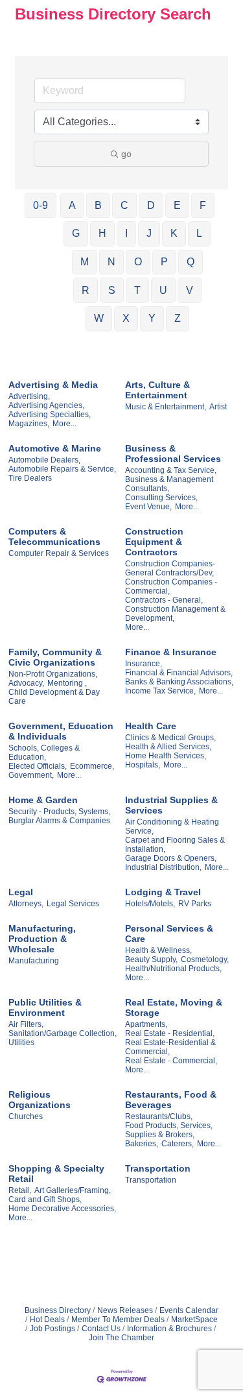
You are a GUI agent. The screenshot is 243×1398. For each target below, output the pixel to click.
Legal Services (73, 903)
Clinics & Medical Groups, (170, 737)
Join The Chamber (121, 1337)
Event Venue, (148, 506)
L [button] (199, 233)
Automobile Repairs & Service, (62, 469)
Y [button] (152, 318)
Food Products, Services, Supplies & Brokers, (169, 1130)
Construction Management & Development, (175, 614)
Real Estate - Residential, (169, 1033)
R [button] (85, 290)
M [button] (84, 261)
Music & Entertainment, (165, 406)
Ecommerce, (92, 766)
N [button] (111, 261)
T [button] (137, 290)
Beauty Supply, (151, 959)
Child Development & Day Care (54, 697)
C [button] (124, 205)
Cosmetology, (205, 959)
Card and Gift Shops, (45, 1199)
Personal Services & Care (169, 933)
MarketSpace (194, 1319)
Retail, (19, 1190)
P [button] (164, 261)
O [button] (138, 261)
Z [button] (177, 318)
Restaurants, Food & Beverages (170, 1099)
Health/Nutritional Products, (173, 968)
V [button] (189, 290)
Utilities (21, 1042)
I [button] (126, 233)
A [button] (72, 205)
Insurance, (143, 663)
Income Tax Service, (160, 690)
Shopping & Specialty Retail (56, 1173)
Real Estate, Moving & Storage (173, 1007)
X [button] (126, 318)
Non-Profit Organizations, (52, 674)
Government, (31, 775)
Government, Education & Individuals (60, 731)
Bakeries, (141, 1143)
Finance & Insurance (170, 652)
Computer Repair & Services (58, 553)
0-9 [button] (40, 205)
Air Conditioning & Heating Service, (172, 826)
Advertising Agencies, (46, 405)
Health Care (150, 726)
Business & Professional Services (173, 453)
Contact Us (101, 1328)
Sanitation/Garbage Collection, (62, 1033)
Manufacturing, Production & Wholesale (42, 938)
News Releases (125, 1310)
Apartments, (146, 1024)
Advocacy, (26, 683)
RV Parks (194, 903)
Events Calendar (188, 1310)
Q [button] (190, 261)
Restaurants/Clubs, (158, 1116)
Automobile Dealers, (44, 459)
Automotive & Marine (54, 448)
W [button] (99, 318)
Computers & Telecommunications (54, 536)
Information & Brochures (169, 1328)
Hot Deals (47, 1319)
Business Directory (58, 1310)
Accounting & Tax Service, (170, 470)
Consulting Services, (161, 497)
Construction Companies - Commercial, (171, 586)
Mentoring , (67, 683)
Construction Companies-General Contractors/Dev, (170, 568)
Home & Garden (43, 800)
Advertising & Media (53, 385)
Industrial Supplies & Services (171, 805)
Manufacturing (33, 960)
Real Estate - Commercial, (171, 1060)
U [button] (163, 290)
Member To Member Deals (118, 1319)
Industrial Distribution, (163, 867)
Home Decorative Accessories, (62, 1208)
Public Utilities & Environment (45, 1007)
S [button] (111, 290)
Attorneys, (25, 903)
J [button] (149, 233)
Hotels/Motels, (150, 903)
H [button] (102, 233)
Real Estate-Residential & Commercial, (170, 1047)
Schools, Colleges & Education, (44, 752)
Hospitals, (142, 764)
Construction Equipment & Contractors (154, 541)
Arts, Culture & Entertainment (157, 390)
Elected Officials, (37, 766)
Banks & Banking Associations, (179, 681)
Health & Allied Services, (168, 746)
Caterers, (177, 1143)
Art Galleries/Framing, (72, 1190)
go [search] (126, 154)
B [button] (98, 205)
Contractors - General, (164, 600)
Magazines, (28, 423)
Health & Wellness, (158, 950)
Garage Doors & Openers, (170, 858)
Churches (25, 1116)
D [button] (151, 205)
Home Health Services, (165, 755)
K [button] (174, 233)
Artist (218, 406)
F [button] (203, 205)
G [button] (76, 233)
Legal (20, 892)
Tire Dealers (30, 478)
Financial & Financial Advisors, (179, 672)
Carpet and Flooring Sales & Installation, (175, 845)
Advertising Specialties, (49, 414)
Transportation (158, 1168)
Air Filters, (25, 1024)
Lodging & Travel (163, 892)
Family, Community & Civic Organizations (55, 657)
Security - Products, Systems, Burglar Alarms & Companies (59, 816)
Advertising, (29, 396)
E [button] (177, 205)
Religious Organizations (39, 1099)
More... (64, 423)
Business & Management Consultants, (169, 484)
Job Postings (52, 1328)
